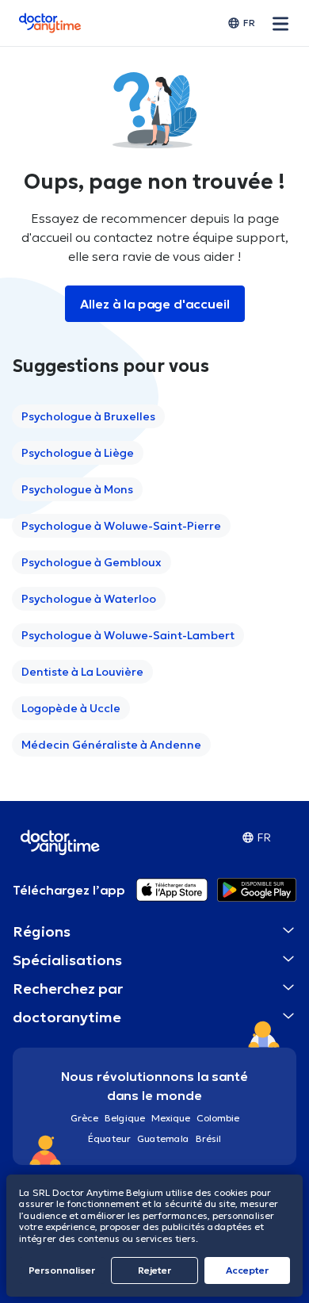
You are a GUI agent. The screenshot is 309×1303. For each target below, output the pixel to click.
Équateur (109, 1138)
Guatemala (163, 1138)
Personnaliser (62, 1270)
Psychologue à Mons (77, 489)
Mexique (170, 1118)
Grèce (84, 1118)
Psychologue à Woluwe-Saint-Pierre (121, 526)
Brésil (208, 1138)
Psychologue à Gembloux (91, 562)
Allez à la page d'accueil (155, 304)
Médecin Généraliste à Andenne (111, 745)
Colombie (217, 1118)
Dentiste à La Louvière (82, 672)
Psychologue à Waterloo (88, 599)
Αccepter (247, 1270)
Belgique (125, 1118)
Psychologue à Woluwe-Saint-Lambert (128, 635)
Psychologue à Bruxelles (88, 416)
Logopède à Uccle (70, 708)
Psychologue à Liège (77, 453)
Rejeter (154, 1270)
